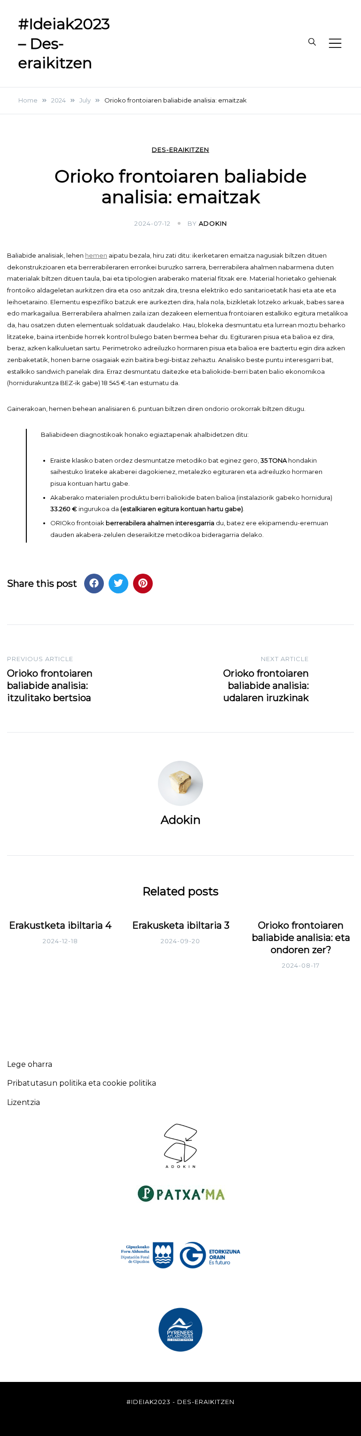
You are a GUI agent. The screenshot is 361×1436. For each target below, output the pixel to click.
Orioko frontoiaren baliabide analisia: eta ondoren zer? (301, 937)
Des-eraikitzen (180, 150)
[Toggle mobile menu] (335, 43)
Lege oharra (29, 1064)
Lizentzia (23, 1102)
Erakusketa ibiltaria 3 (180, 925)
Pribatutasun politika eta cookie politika (81, 1083)
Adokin (213, 223)
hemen (96, 255)
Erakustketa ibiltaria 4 (60, 925)
